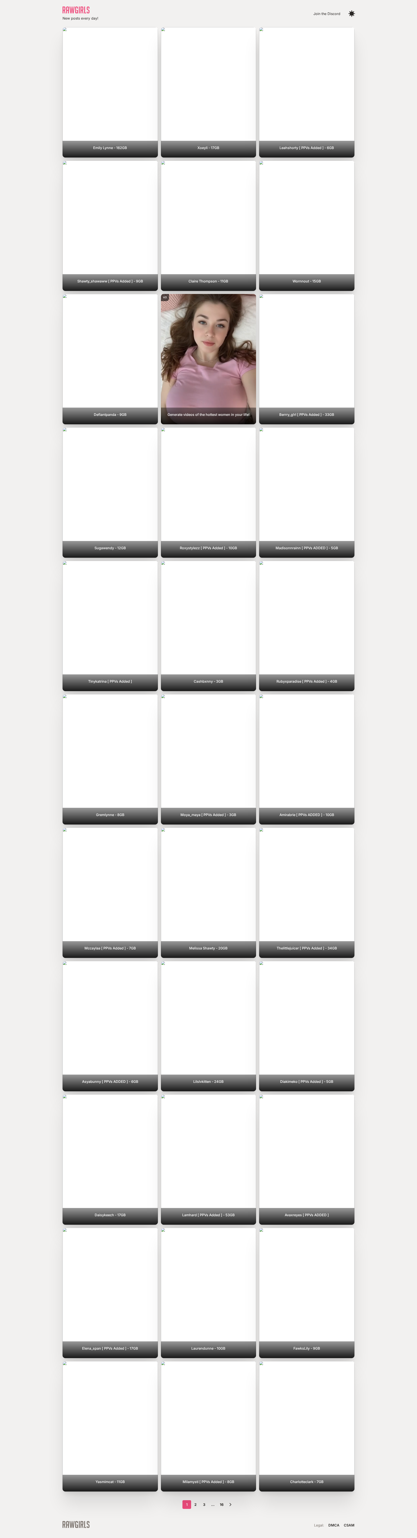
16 (221, 1504)
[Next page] (230, 1504)
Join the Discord (326, 14)
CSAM (349, 1525)
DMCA (333, 1525)
